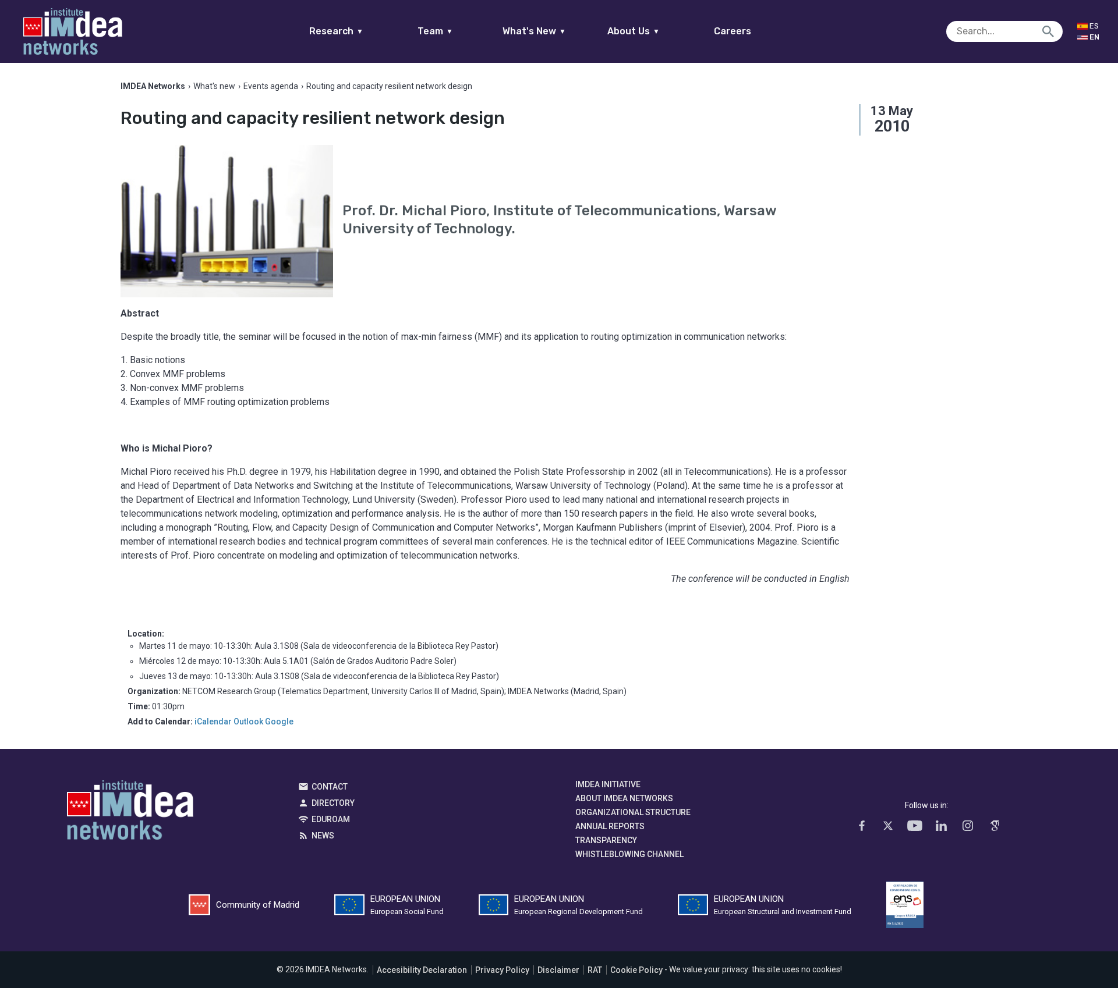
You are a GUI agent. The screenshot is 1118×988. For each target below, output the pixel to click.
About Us (633, 31)
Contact (330, 786)
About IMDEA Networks (624, 798)
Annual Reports (610, 826)
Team (435, 31)
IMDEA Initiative (608, 784)
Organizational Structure (633, 812)
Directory (333, 803)
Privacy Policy (502, 970)
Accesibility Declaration (422, 970)
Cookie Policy (636, 970)
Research (336, 31)
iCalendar (213, 721)
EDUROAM (331, 819)
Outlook (248, 721)
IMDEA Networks (130, 812)
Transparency (606, 840)
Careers (732, 31)
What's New (534, 31)
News (323, 835)
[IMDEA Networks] (72, 31)
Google (279, 721)
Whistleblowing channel (629, 854)
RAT (595, 970)
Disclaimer (558, 970)
